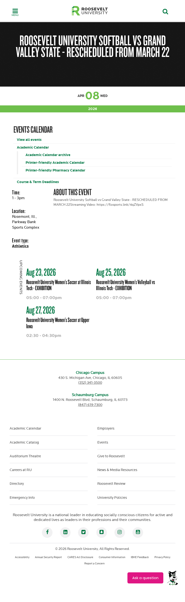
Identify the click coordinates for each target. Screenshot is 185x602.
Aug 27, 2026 (40, 309)
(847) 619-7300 (90, 405)
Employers (105, 428)
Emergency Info (22, 498)
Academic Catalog (24, 442)
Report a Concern (94, 563)
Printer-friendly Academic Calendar (55, 162)
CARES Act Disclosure (80, 557)
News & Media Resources (117, 470)
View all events (29, 139)
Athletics (20, 246)
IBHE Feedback (140, 557)
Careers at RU (21, 470)
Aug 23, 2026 (41, 272)
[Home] (90, 10)
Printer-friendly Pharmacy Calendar (55, 170)
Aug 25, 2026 (111, 272)
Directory (17, 484)
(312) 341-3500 (90, 383)
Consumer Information (112, 557)
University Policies (112, 498)
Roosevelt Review (111, 484)
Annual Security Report (48, 557)
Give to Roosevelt (111, 456)
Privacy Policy (162, 557)
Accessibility (22, 557)
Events (102, 442)
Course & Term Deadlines (38, 182)
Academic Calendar (33, 147)
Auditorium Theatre (25, 456)
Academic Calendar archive (48, 155)
